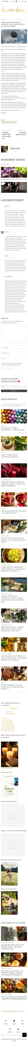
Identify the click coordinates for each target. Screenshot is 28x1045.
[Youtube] (25, 1)
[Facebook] (13, 1)
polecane (11, 942)
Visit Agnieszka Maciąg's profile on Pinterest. (12, 1011)
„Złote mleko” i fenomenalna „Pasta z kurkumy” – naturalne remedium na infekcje (14, 658)
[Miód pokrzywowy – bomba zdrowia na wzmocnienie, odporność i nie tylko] (14, 615)
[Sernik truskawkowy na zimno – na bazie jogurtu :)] (14, 499)
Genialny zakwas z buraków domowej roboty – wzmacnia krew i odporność (13, 484)
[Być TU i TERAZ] (14, 172)
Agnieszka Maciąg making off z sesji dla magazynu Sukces (13, 179)
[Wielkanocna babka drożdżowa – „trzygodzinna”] (14, 416)
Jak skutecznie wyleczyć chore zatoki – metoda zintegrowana (12, 947)
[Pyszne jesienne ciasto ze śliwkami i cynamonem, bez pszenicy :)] (14, 673)
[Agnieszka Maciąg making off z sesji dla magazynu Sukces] (14, 187)
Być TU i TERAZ (5, 164)
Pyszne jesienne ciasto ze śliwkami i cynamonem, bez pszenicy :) (12, 687)
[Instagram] (16, 1)
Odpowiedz (17, 208)
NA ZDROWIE (4, 479)
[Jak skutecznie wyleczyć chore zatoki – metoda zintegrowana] (14, 933)
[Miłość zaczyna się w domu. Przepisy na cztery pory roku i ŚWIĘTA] (14, 526)
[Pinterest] (22, 1)
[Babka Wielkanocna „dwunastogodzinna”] (14, 443)
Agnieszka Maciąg (5, 121)
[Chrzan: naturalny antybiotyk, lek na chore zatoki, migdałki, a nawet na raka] (14, 584)
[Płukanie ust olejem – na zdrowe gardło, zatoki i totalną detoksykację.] (14, 959)
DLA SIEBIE (3, 19)
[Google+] (19, 1)
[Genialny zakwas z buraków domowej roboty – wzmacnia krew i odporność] (14, 470)
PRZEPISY (3, 425)
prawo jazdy (14, 121)
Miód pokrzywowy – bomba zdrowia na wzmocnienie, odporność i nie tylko (12, 629)
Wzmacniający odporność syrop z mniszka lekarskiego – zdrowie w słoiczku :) (13, 569)
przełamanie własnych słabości (9, 122)
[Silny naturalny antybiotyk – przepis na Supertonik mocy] (14, 985)
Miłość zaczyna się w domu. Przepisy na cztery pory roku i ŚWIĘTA (13, 540)
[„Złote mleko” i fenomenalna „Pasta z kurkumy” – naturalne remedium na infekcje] (14, 644)
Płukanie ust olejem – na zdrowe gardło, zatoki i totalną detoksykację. (12, 973)
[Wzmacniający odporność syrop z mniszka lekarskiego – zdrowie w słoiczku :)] (14, 555)
